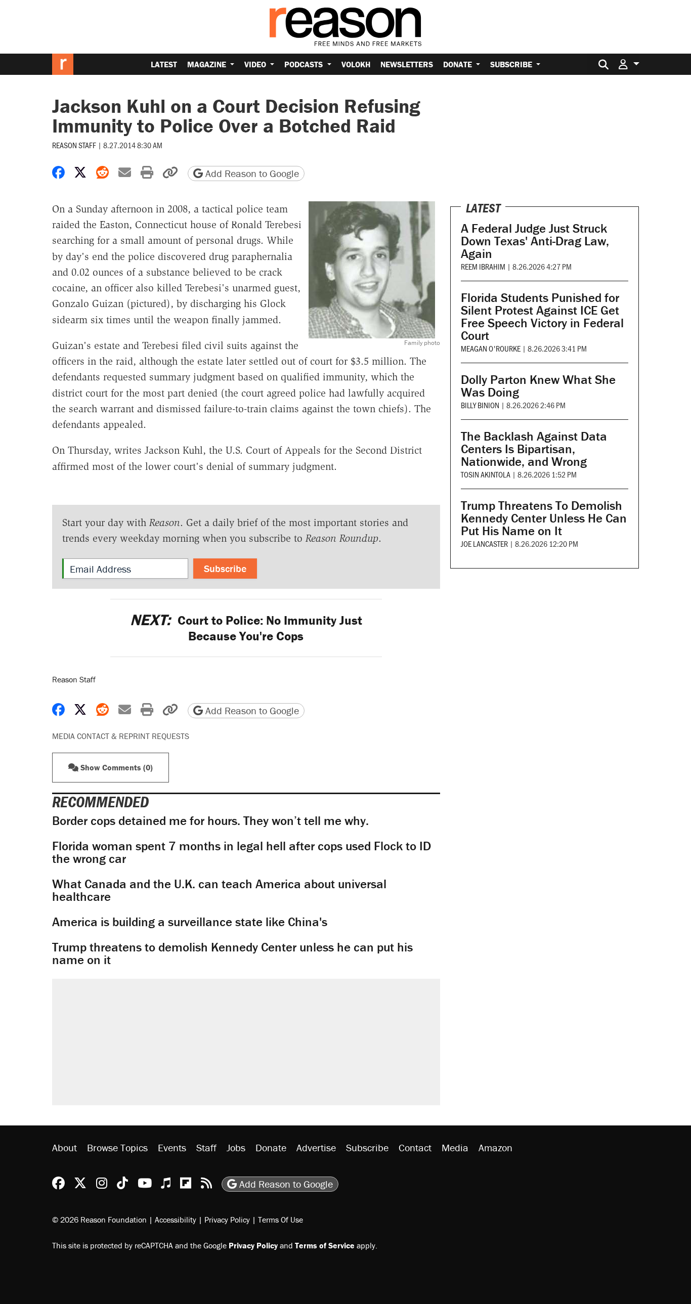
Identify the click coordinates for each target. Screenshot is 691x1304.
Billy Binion (480, 405)
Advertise (316, 1147)
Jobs (236, 1147)
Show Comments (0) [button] (115, 767)
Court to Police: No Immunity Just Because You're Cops (246, 628)
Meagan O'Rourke (491, 348)
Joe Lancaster (484, 543)
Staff (206, 1147)
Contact (415, 1147)
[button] (629, 64)
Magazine (207, 64)
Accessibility (175, 1219)
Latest (164, 64)
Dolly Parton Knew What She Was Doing (538, 386)
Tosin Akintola (485, 474)
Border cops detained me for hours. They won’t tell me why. (210, 821)
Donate (458, 64)
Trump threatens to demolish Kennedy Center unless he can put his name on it (232, 953)
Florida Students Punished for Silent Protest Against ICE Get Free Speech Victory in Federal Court (542, 316)
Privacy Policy (227, 1219)
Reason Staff (74, 145)
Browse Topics (117, 1147)
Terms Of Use (280, 1219)
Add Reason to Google (251, 173)
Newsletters (406, 64)
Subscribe (512, 64)
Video (256, 64)
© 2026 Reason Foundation (99, 1219)
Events (172, 1147)
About (64, 1147)
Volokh (355, 64)
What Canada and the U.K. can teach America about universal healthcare (219, 890)
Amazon (495, 1147)
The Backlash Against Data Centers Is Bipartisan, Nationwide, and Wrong (534, 448)
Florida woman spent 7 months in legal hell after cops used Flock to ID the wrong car (241, 852)
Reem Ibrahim (483, 266)
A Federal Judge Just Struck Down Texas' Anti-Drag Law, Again (535, 241)
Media (455, 1147)
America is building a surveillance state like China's (189, 922)
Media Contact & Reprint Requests (120, 736)
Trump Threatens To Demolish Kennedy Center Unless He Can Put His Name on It (544, 518)
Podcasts (304, 64)
